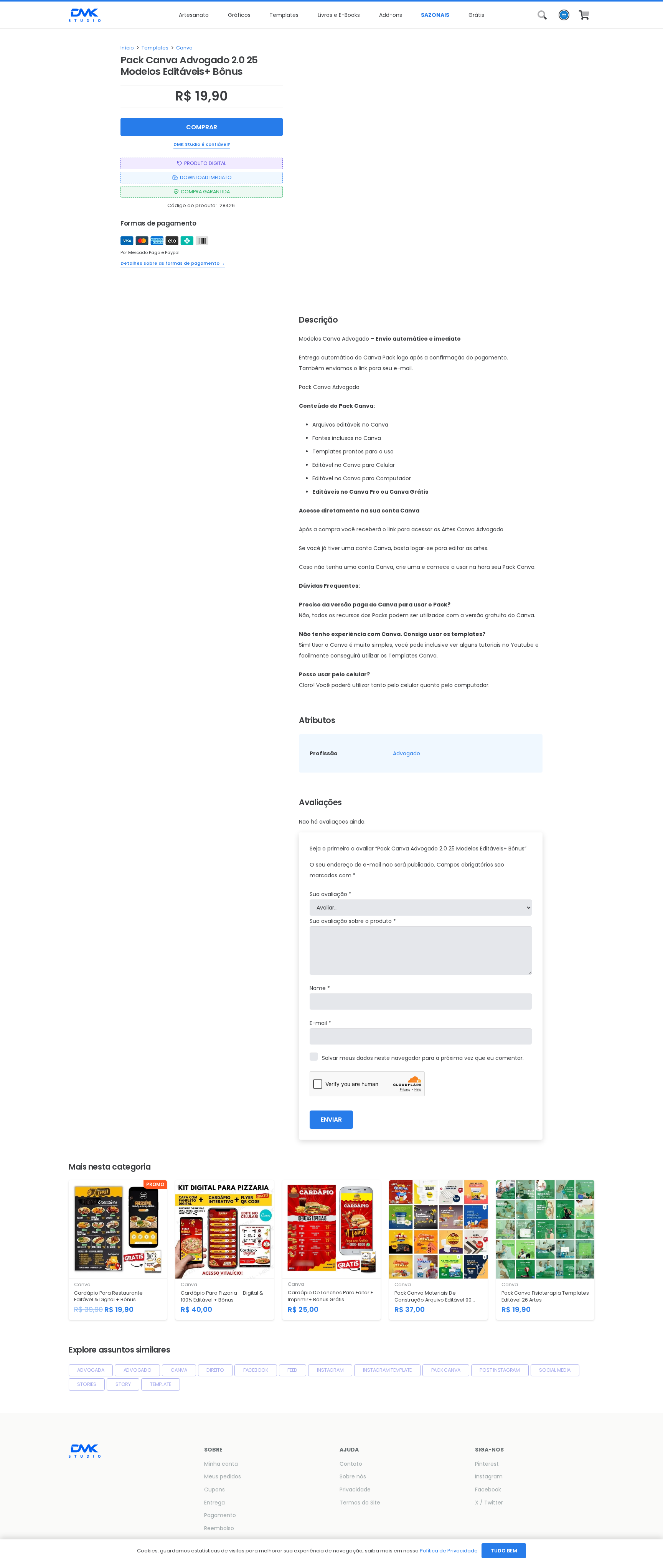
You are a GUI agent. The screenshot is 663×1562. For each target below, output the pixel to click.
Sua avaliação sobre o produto (353, 921)
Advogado (406, 753)
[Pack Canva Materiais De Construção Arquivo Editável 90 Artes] (438, 1250)
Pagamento (220, 1515)
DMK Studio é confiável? (201, 144)
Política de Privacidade (449, 1550)
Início (127, 47)
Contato (351, 1464)
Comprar (201, 127)
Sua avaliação (330, 894)
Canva (184, 47)
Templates (155, 47)
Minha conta (221, 1464)
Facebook (488, 1489)
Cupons (214, 1489)
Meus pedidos (222, 1476)
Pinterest (487, 1464)
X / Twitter (489, 1502)
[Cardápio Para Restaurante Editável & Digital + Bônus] (118, 1250)
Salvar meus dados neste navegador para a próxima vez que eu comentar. (423, 1058)
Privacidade (355, 1489)
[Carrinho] (584, 15)
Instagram (489, 1476)
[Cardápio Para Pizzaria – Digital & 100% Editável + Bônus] (224, 1250)
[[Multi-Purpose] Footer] (85, 15)
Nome (320, 988)
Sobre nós (353, 1476)
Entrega (214, 1502)
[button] (212, 15)
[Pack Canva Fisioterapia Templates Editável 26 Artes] (545, 1250)
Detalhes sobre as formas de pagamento (172, 263)
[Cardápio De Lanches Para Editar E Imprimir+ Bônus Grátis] (331, 1250)
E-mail (320, 1023)
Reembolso (219, 1528)
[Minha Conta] (564, 17)
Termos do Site (360, 1502)
